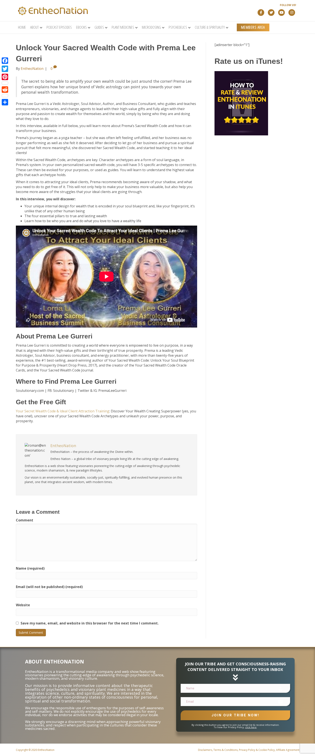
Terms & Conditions (225, 750)
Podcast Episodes (59, 27)
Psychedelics (178, 27)
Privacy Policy (247, 750)
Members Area (253, 27)
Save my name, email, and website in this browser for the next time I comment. (90, 623)
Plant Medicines (123, 27)
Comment (24, 520)
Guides (99, 27)
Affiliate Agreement (287, 750)
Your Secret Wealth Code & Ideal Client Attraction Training (62, 411)
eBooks (81, 27)
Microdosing (151, 27)
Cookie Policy (266, 750)
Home (22, 27)
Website (23, 605)
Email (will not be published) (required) (49, 586)
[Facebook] (5, 61)
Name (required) (30, 568)
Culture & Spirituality (210, 27)
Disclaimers (205, 750)
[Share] (5, 102)
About (34, 27)
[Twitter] (5, 69)
